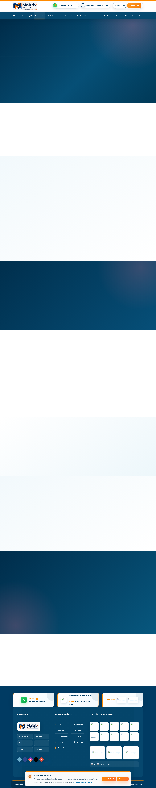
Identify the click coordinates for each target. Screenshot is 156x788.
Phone (115, 579)
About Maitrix (24, 736)
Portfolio (108, 16)
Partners (39, 743)
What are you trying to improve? (90, 590)
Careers (22, 743)
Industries (67, 16)
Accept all (123, 779)
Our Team (39, 736)
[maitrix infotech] (25, 6)
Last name (116, 568)
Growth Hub (130, 16)
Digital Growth (17, 31)
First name (82, 568)
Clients (119, 16)
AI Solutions (53, 16)
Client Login (135, 5)
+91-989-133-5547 (65, 5)
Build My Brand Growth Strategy (22, 87)
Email (80, 579)
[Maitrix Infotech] (33, 726)
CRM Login (121, 5)
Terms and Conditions (22, 784)
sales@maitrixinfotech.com (97, 5)
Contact (142, 16)
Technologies (95, 16)
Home (15, 16)
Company (26, 16)
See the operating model (51, 87)
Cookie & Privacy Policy (82, 782)
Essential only (109, 779)
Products (80, 16)
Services (38, 16)
